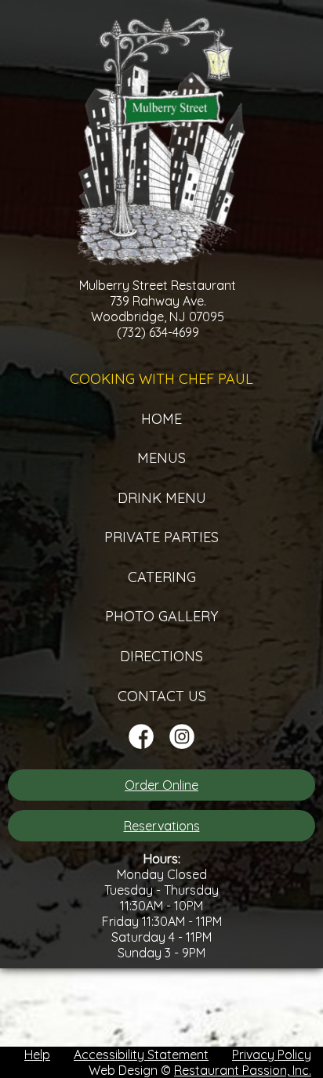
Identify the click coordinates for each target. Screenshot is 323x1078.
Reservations (162, 826)
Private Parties (161, 537)
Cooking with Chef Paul (161, 379)
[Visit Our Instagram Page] (181, 744)
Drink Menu (162, 498)
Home (161, 419)
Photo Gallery (161, 616)
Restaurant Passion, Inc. (242, 1070)
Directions (161, 656)
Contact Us (162, 696)
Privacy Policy (271, 1054)
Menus (161, 458)
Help (37, 1054)
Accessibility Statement (141, 1054)
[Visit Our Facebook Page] (141, 744)
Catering (162, 577)
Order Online (161, 785)
